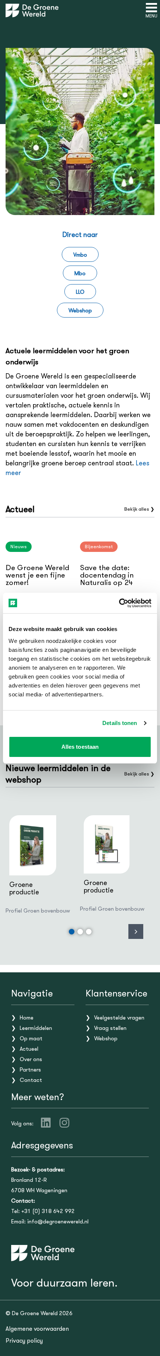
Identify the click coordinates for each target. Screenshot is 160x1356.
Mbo (80, 273)
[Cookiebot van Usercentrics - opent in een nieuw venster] (118, 603)
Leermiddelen (36, 1028)
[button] (71, 931)
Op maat (31, 1038)
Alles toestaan (80, 747)
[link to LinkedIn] (46, 1123)
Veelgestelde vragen (119, 1017)
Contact (31, 1080)
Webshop (80, 310)
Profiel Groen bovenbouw (38, 910)
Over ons (31, 1059)
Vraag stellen (110, 1028)
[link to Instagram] (64, 1123)
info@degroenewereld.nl (58, 1221)
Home (26, 1017)
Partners (30, 1069)
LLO (80, 292)
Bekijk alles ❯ (139, 509)
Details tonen (119, 723)
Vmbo (80, 254)
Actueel (29, 1049)
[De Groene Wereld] (32, 10)
